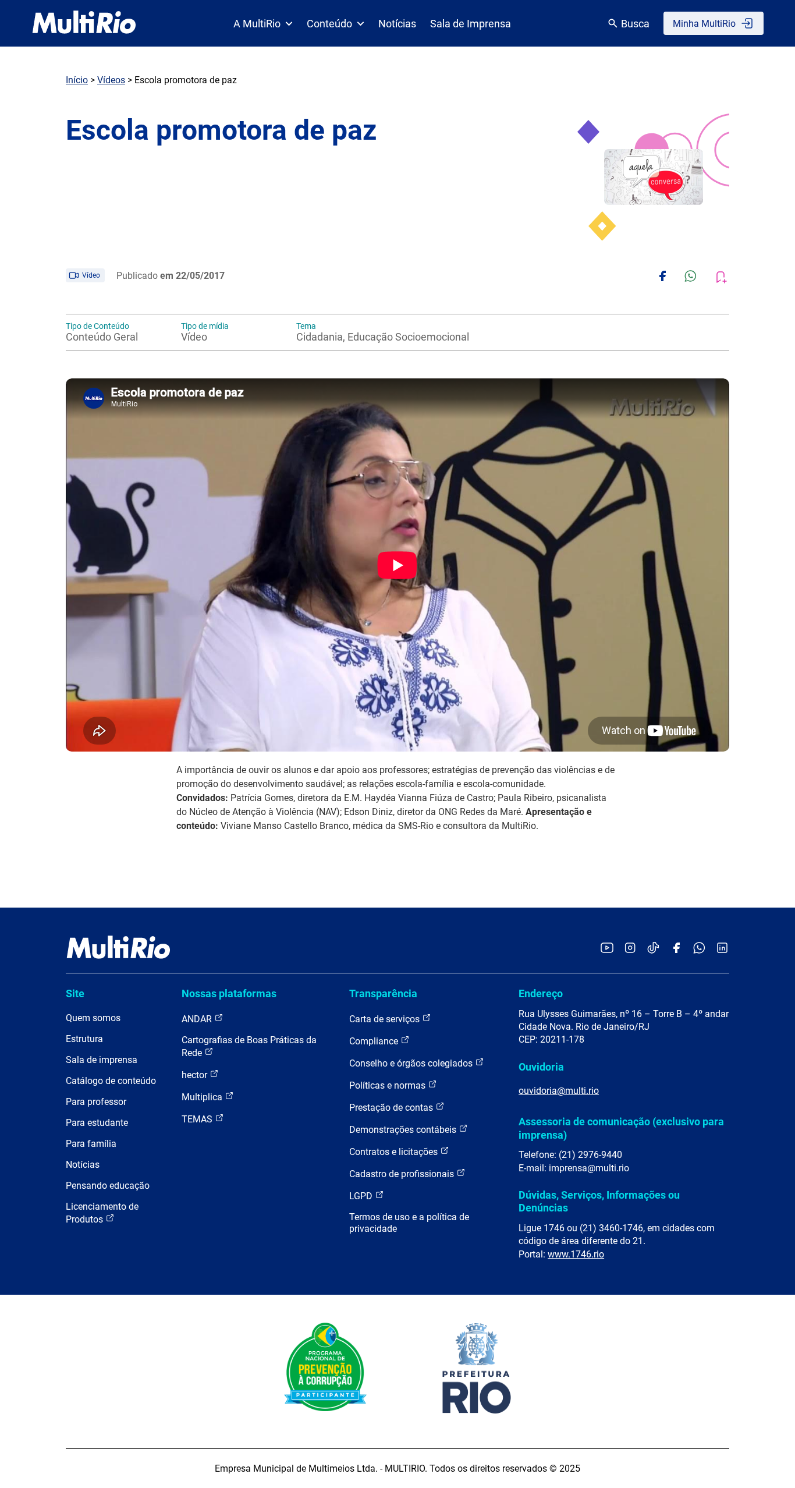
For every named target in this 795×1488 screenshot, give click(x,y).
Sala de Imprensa (470, 23)
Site (75, 993)
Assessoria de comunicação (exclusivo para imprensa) (621, 1127)
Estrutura (84, 1038)
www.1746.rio (576, 1254)
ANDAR (198, 1019)
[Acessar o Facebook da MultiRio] (676, 948)
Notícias (397, 23)
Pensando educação (108, 1185)
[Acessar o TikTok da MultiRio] (653, 948)
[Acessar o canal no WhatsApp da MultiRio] (699, 948)
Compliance (374, 1041)
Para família (91, 1143)
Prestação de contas (392, 1107)
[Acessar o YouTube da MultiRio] (607, 948)
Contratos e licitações (394, 1151)
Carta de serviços (385, 1019)
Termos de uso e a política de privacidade (409, 1222)
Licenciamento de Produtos (102, 1213)
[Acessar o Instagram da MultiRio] (630, 948)
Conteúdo (329, 23)
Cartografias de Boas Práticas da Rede (249, 1046)
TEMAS (198, 1119)
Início (77, 80)
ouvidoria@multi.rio (559, 1090)
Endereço (541, 993)
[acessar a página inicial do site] (84, 23)
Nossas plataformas (229, 993)
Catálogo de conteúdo (111, 1080)
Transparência (383, 993)
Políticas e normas (388, 1085)
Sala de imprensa (101, 1059)
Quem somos (93, 1017)
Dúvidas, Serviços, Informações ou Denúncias (599, 1201)
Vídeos (111, 80)
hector (196, 1074)
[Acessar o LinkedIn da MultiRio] (722, 948)
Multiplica (203, 1097)
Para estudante (97, 1122)
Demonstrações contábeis (404, 1129)
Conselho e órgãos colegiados (412, 1063)
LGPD (362, 1196)
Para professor (96, 1101)
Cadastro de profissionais (402, 1173)
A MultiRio (257, 23)
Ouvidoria (541, 1067)
